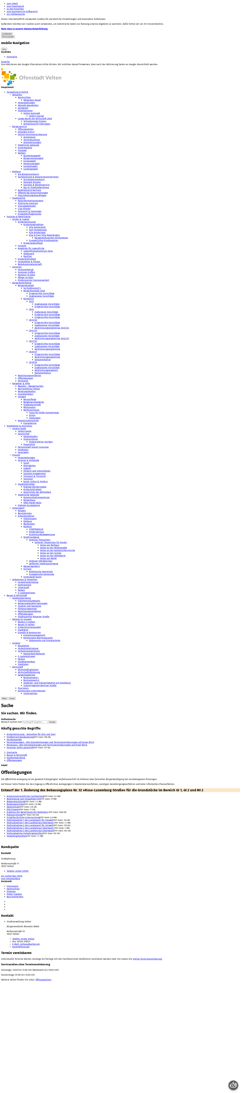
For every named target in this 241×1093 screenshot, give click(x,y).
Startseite (12, 56)
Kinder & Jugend (20, 219)
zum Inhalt (12, 3)
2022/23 (33, 330)
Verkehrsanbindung (28, 582)
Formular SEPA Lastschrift (20, 747)
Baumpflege (29, 399)
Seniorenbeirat (26, 269)
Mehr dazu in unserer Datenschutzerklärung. (24, 28)
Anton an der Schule (50, 553)
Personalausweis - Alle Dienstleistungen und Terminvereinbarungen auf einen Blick (50, 742)
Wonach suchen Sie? (11, 722)
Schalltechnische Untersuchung (23, 817)
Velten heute (24, 431)
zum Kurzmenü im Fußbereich (22, 11)
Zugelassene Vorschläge (41, 296)
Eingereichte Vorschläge (41, 293)
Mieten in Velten (26, 622)
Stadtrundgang (31, 537)
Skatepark (28, 253)
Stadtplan (23, 449)
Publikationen (25, 110)
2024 (31, 309)
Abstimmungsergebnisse (47, 349)
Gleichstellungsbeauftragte (32, 195)
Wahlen (22, 153)
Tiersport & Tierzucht (34, 476)
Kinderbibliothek (27, 259)
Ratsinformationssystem (30, 200)
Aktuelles (17, 94)
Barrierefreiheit (15, 896)
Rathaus (16, 171)
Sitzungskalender (27, 206)
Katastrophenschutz (28, 420)
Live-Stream (24, 208)
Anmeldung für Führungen (36, 124)
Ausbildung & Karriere (29, 190)
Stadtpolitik (18, 198)
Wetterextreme (31, 410)
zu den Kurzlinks (15, 9)
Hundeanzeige (14, 739)
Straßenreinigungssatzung (20, 737)
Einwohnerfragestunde (29, 214)
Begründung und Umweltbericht (23, 799)
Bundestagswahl (31, 155)
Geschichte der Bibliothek (37, 492)
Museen (22, 510)
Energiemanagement (34, 635)
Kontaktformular (21, 946)
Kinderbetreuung (27, 222)
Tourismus (23, 688)
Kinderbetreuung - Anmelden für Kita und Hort (31, 734)
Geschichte (23, 434)
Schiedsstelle (25, 147)
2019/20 (33, 362)
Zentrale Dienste (32, 182)
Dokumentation (43, 359)
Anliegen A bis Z (26, 132)
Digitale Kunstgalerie (29, 505)
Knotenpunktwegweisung (42, 534)
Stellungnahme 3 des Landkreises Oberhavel (30, 830)
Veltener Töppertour (39, 539)
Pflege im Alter (25, 277)
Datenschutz (13, 806)
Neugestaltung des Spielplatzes (51, 237)
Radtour (27, 526)
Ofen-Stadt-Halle (32, 502)
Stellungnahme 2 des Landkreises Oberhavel (30, 828)
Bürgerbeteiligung (21, 283)
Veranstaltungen (26, 102)
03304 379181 (18, 871)
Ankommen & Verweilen (24, 579)
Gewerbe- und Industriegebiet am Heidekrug (47, 683)
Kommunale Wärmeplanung (37, 638)
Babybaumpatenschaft (30, 264)
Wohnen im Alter (26, 275)
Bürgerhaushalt (26, 285)
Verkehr (16, 643)
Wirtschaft (17, 667)
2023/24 (33, 320)
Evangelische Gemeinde (41, 574)
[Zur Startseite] (31, 84)
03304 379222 (23, 939)
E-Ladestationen (26, 592)
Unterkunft (23, 587)
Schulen (22, 245)
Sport (26, 463)
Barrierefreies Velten (29, 388)
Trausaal (22, 150)
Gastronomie (24, 585)
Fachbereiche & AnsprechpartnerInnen (38, 177)
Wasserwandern (31, 566)
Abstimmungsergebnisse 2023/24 (52, 328)
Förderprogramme (27, 608)
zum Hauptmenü (15, 6)
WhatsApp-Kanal (32, 100)
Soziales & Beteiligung (18, 216)
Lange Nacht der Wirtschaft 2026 (35, 118)
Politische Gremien (28, 203)
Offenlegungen (25, 378)
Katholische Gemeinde (41, 571)
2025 (31, 301)
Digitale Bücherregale (34, 486)
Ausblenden (7, 34)
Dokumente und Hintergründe (44, 640)
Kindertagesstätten (33, 224)
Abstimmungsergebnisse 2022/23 (52, 338)
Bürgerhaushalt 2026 (34, 290)
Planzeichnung (14, 814)
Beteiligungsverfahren (29, 375)
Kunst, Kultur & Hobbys (35, 481)
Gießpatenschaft (32, 404)
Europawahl (29, 161)
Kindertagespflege (33, 243)
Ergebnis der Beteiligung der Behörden (27, 812)
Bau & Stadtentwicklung (36, 187)
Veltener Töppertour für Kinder (51, 542)
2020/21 (33, 351)
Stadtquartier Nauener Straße (33, 616)
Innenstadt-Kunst (32, 577)
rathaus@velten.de (26, 944)
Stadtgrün (23, 630)
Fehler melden (14, 894)
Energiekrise (30, 423)
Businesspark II (31, 680)
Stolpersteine (30, 439)
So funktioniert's (32, 288)
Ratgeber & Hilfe (21, 383)
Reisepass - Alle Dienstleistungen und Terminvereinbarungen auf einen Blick (47, 745)
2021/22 (33, 341)
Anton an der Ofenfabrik (52, 555)
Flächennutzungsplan (29, 600)
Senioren (17, 267)
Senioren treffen (26, 272)
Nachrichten (24, 97)
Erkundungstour (26, 516)
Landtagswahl (30, 169)
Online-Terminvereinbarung (32, 134)
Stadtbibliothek (26, 484)
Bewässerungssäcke (33, 402)
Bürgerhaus (29, 500)
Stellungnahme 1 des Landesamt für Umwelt (30, 820)
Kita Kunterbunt (37, 227)
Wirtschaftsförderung (29, 672)
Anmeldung (29, 137)
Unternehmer (30, 693)
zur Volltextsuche (16, 14)
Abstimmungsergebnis (46, 370)
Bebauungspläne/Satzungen (33, 603)
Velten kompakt (31, 113)
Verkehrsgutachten (16, 836)
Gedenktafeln (30, 436)
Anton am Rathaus (49, 545)
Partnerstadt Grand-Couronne (33, 447)
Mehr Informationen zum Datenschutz (20, 67)
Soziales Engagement (34, 473)
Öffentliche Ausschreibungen (33, 192)
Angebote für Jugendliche (31, 248)
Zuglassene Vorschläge (46, 312)
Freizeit (16, 455)
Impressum (12, 886)
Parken (21, 590)
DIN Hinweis (13, 809)
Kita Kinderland (37, 232)
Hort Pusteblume (38, 230)
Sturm (32, 415)
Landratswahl (30, 166)
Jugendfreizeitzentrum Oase (38, 251)
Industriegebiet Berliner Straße (39, 685)
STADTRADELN (36, 529)
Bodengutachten (15, 804)
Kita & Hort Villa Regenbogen (44, 235)
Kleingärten (29, 465)
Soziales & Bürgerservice (36, 184)
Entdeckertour (36, 532)
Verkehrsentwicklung (29, 651)
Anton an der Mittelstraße (53, 547)
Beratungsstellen (27, 391)
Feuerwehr (23, 452)
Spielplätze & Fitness (29, 261)
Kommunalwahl (31, 163)
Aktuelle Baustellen (28, 105)
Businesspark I (31, 677)
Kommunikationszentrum (36, 497)
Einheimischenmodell (29, 627)
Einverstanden (8, 37)
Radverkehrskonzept (34, 653)
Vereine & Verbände (28, 460)
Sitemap (11, 891)
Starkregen (34, 418)
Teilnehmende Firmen (34, 121)
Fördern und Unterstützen (36, 471)
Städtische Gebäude (28, 145)
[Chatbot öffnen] (233, 1085)
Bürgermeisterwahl (33, 158)
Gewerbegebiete (26, 675)
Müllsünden (29, 407)
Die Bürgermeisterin (28, 174)
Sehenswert (18, 508)
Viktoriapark (30, 518)
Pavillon (27, 256)
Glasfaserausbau (26, 661)
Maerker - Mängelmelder (31, 386)
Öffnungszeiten (25, 129)
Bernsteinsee (25, 513)
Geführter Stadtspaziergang (43, 563)
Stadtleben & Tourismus (19, 426)
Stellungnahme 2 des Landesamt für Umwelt (30, 825)
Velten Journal (36, 116)
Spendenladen (25, 394)
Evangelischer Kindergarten (43, 240)
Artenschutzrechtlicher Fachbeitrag (25, 796)
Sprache (5, 61)
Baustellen (23, 645)
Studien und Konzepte (29, 606)
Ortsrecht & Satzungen (30, 211)
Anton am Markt (48, 558)
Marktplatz (29, 524)
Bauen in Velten (26, 624)
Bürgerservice (19, 126)
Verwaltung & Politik (17, 92)
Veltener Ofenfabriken (40, 561)
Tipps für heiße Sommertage (44, 412)
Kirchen (27, 569)
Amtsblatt (23, 108)
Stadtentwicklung (21, 598)
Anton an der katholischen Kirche (57, 550)
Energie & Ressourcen (29, 632)
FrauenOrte (29, 444)
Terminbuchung (31, 139)
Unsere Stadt (19, 428)
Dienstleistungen (32, 142)
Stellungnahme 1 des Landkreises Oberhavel (30, 822)
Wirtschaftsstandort (28, 669)
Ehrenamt (23, 381)
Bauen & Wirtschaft (17, 595)
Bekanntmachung (16, 801)
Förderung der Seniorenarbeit (33, 280)
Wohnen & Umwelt (22, 619)
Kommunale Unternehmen (31, 690)
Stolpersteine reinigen (41, 441)
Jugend (27, 468)
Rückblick (28, 298)
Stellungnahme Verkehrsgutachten (25, 833)
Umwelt (22, 396)
